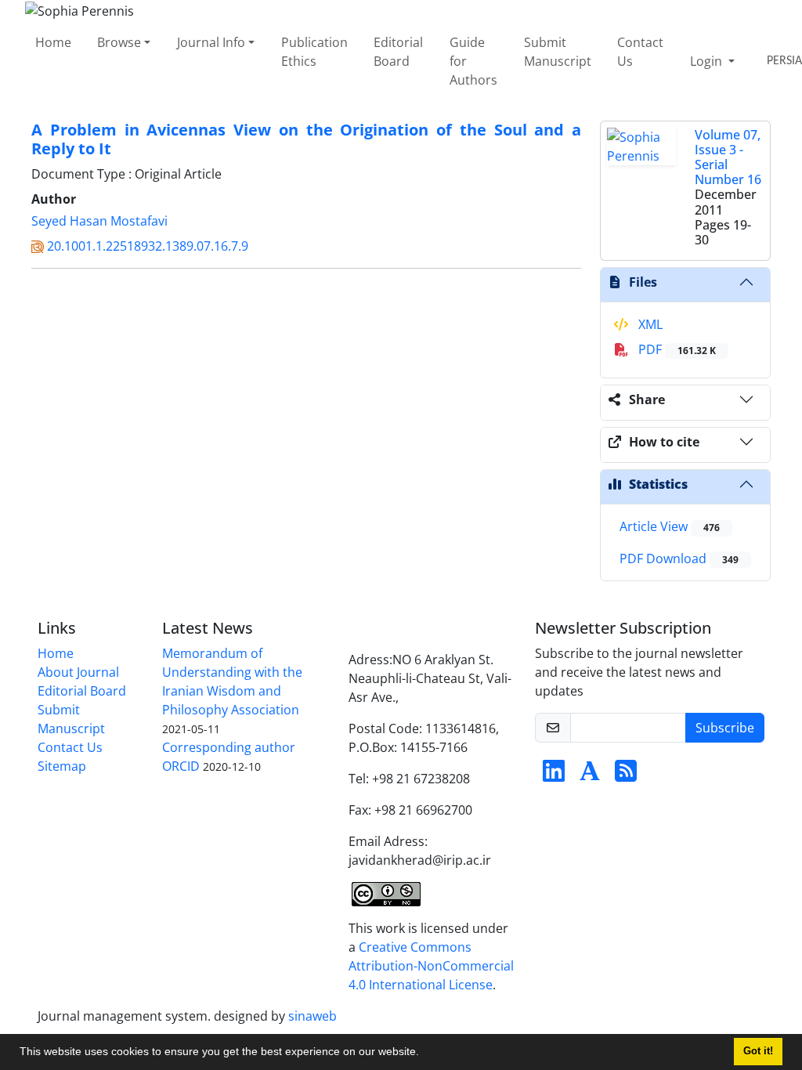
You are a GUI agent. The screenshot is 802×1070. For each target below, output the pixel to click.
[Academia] (590, 775)
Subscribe (724, 727)
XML (649, 324)
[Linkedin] (554, 775)
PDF (675, 349)
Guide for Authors (473, 61)
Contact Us (640, 52)
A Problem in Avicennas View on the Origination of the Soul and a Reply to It (306, 139)
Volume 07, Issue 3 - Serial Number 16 (728, 157)
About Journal (78, 672)
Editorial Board (398, 52)
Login (707, 61)
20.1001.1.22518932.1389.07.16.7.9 (147, 246)
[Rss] (626, 775)
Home (53, 42)
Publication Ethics (314, 52)
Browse (119, 42)
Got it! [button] (758, 1051)
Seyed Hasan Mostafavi (99, 221)
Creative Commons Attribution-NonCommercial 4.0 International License (431, 965)
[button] (424, 1053)
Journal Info (211, 42)
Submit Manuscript (557, 52)
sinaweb (312, 1016)
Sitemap (62, 766)
